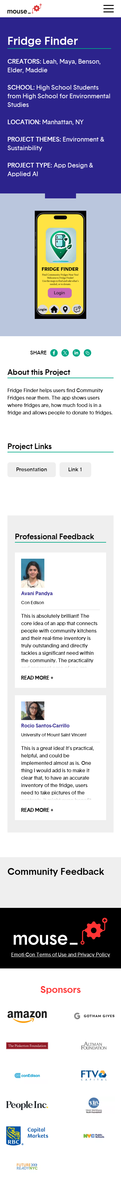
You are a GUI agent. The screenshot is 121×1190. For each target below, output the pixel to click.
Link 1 (75, 469)
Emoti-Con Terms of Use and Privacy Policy (60, 954)
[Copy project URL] (87, 353)
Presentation (31, 469)
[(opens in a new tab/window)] (54, 353)
